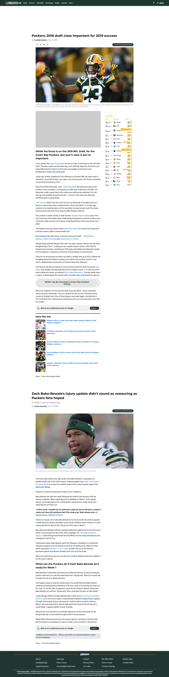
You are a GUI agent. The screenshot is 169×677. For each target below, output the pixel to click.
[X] (158, 3)
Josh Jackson (41, 203)
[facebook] (153, 3)
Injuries (64, 3)
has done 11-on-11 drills (58, 549)
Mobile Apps (128, 659)
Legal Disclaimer (42, 666)
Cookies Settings (108, 666)
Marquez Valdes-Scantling (46, 239)
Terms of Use (107, 663)
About (38, 659)
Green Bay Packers (57, 163)
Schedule (40, 3)
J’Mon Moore (88, 236)
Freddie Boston (40, 40)
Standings (49, 3)
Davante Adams (78, 216)
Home (38, 376)
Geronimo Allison (71, 229)
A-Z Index (87, 666)
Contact (86, 659)
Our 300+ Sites (107, 659)
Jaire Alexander (69, 187)
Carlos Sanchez (40, 406)
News (25, 3)
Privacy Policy (88, 663)
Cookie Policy (128, 663)
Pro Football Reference (74, 272)
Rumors (32, 3)
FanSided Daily (41, 663)
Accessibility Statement (66, 666)
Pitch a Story (61, 663)
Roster (57, 3)
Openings (60, 659)
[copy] (47, 44)
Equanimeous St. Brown (69, 239)
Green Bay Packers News (51, 376)
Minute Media (25, 671)
